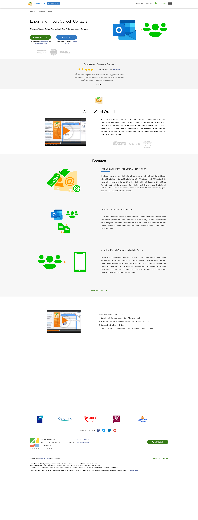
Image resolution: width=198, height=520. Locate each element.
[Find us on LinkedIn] (109, 430)
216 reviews (116, 69)
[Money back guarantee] (55, 52)
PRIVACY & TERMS (160, 458)
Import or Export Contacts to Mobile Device (122, 250)
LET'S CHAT (159, 442)
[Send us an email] (114, 430)
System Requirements (41, 43)
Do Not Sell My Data (132, 470)
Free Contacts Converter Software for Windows (124, 168)
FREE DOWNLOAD (41, 37)
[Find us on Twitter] (103, 430)
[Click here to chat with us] (160, 3)
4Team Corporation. (44, 458)
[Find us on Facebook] (98, 430)
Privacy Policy (44, 41)
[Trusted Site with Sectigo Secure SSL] (66, 52)
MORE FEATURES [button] (98, 290)
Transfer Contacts (148, 480)
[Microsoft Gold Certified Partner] (42, 52)
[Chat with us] (147, 144)
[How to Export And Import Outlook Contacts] (63, 321)
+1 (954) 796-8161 (83, 439)
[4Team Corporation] (34, 443)
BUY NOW (139, 3)
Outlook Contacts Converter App (117, 209)
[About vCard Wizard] (65, 132)
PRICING (149, 3)
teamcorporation (83, 442)
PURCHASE (68, 37)
